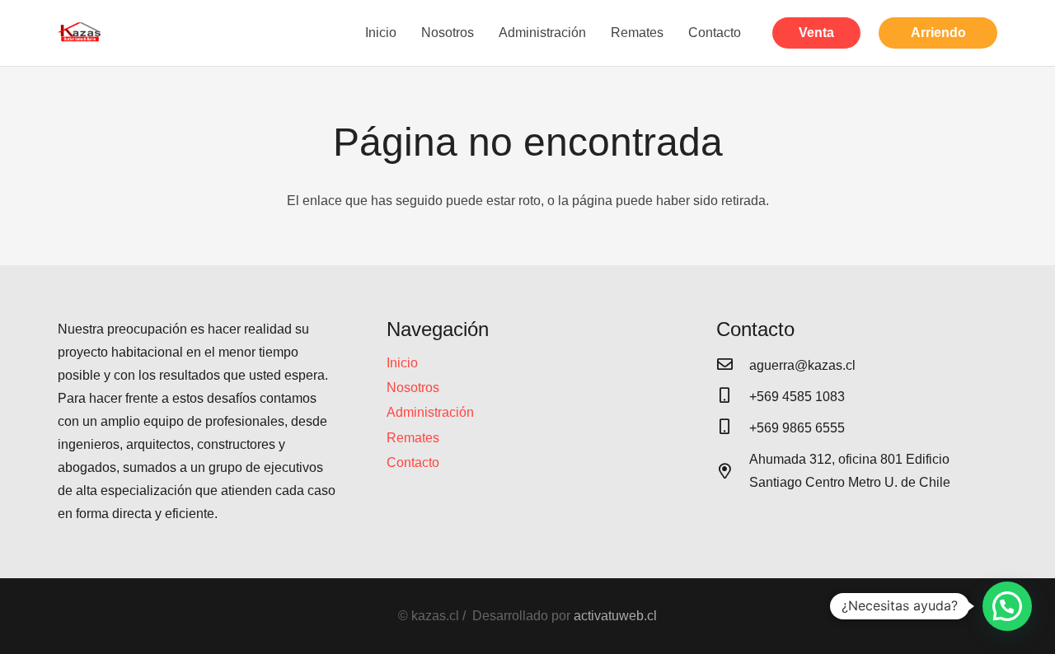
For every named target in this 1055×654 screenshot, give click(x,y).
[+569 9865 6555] (732, 428)
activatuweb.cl (615, 616)
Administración (430, 412)
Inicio (402, 363)
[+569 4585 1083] (732, 397)
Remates (413, 438)
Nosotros (413, 388)
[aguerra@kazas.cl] (732, 365)
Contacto (413, 462)
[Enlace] (80, 33)
